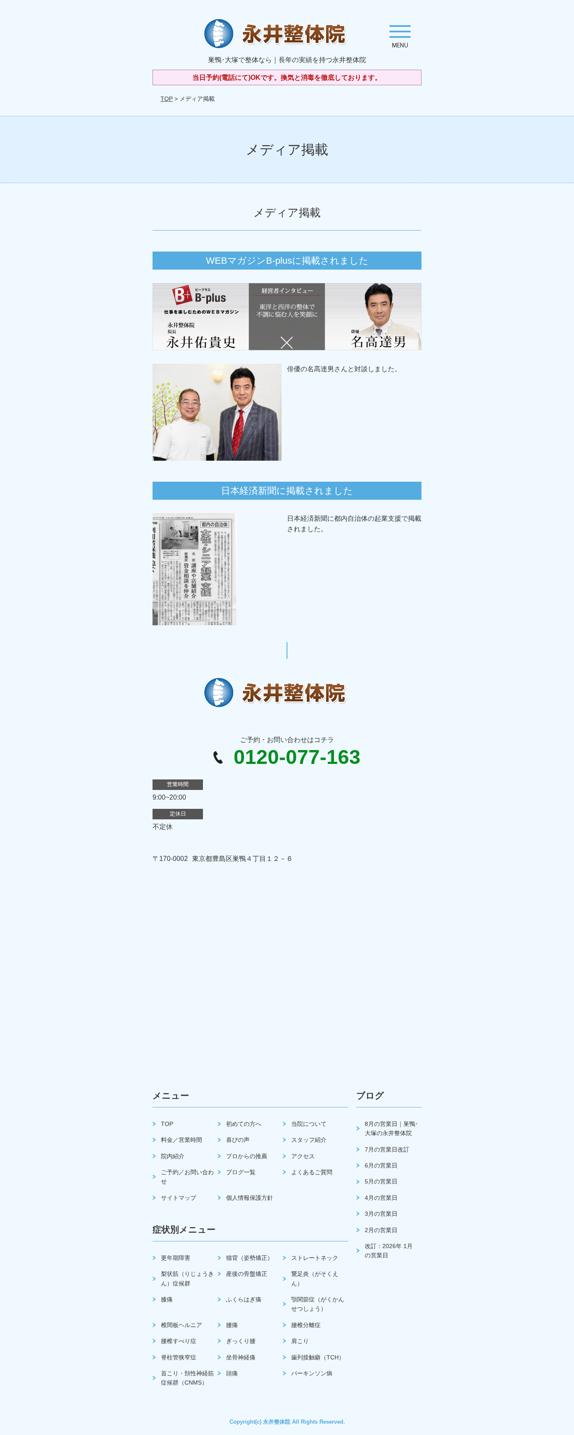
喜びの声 (238, 1139)
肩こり (300, 1341)
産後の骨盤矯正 (246, 1273)
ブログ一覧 (240, 1172)
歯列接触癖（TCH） (318, 1357)
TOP (167, 98)
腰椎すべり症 (178, 1341)
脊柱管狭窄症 (178, 1357)
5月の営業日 (381, 1181)
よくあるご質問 (311, 1172)
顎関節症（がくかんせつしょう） (317, 1304)
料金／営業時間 (181, 1139)
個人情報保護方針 (249, 1197)
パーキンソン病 (311, 1373)
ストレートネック (314, 1257)
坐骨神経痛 (240, 1357)
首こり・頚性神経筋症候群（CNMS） (187, 1378)
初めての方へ (243, 1123)
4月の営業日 (381, 1197)
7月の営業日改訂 (387, 1149)
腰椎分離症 (306, 1325)
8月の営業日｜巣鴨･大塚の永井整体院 (391, 1128)
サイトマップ (178, 1197)
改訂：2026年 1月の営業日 (389, 1251)
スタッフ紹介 (308, 1139)
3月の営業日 (381, 1213)
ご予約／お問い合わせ (187, 1177)
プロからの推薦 (246, 1156)
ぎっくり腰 (240, 1341)
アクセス (303, 1156)
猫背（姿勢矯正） (249, 1257)
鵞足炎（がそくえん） (314, 1278)
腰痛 (232, 1325)
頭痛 (232, 1373)
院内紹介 (172, 1156)
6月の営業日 (381, 1165)
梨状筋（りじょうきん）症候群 (187, 1278)
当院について (308, 1123)
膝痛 (167, 1299)
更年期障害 (175, 1257)
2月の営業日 (381, 1230)
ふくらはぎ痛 (243, 1299)
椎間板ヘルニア (181, 1325)
